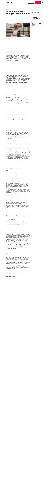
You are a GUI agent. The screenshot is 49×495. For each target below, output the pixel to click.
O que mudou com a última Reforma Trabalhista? (36, 21)
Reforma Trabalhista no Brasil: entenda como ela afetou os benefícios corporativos (28, 7)
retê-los (21, 246)
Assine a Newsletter (31, 2)
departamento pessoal (10, 276)
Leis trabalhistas (12, 7)
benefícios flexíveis (9, 47)
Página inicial (7, 7)
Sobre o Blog (25, 2)
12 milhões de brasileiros (11, 267)
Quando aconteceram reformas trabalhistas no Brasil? (36, 18)
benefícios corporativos (13, 53)
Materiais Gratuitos (18, 2)
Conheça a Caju (38, 2)
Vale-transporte (9, 123)
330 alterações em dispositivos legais (23, 262)
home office (15, 239)
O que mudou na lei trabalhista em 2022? (37, 24)
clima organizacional (9, 57)
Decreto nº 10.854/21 (26, 102)
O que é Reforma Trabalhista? (37, 15)
